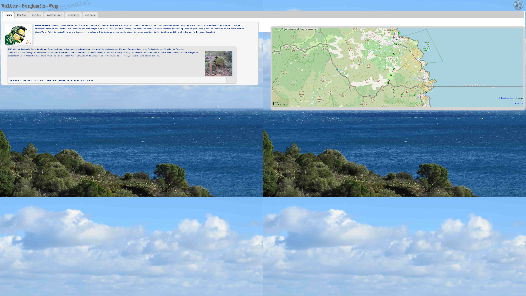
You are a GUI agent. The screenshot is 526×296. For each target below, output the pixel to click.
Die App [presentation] (36, 15)
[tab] (8, 15)
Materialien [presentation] (54, 15)
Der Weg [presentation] (21, 15)
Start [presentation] (8, 15)
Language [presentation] (73, 15)
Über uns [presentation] (90, 15)
